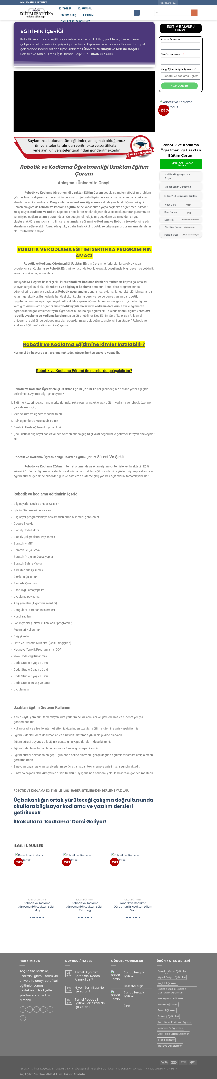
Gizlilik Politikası (102, 1068)
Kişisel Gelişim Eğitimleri (172, 977)
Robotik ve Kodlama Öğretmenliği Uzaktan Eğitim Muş (37, 906)
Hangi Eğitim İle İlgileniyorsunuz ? (179, 69)
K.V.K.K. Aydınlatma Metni (162, 1068)
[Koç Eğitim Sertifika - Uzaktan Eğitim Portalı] (36, 12)
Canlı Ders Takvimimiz (75, 21)
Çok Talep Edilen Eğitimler (173, 1034)
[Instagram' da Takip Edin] (185, 2)
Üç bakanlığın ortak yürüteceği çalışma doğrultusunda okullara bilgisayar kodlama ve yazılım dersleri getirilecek (83, 806)
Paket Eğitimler (167, 1010)
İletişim (88, 15)
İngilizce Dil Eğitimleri (170, 1045)
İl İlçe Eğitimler (166, 1039)
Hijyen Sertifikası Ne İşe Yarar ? (89, 989)
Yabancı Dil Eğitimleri (170, 1028)
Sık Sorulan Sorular (129, 1068)
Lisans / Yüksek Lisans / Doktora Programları (172, 990)
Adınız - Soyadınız (171, 39)
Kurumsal (85, 8)
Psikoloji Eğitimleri (168, 1016)
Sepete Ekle (37, 917)
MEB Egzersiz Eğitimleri (171, 998)
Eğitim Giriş (68, 15)
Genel (161, 971)
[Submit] (194, 13)
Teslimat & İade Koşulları (36, 1068)
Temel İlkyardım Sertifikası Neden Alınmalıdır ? (87, 975)
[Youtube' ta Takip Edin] (196, 2)
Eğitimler (65, 8)
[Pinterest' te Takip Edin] (192, 2)
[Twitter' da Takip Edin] (36, 1009)
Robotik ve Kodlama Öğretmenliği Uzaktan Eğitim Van (133, 906)
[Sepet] (137, 13)
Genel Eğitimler (177, 971)
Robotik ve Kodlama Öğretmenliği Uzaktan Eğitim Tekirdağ (85, 906)
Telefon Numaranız (171, 54)
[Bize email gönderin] (188, 2)
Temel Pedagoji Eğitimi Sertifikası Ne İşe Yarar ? (90, 1003)
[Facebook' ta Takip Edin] (181, 2)
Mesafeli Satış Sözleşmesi (72, 1068)
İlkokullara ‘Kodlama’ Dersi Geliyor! (60, 821)
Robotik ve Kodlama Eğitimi (174, 1022)
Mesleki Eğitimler (167, 1004)
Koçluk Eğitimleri (167, 983)
